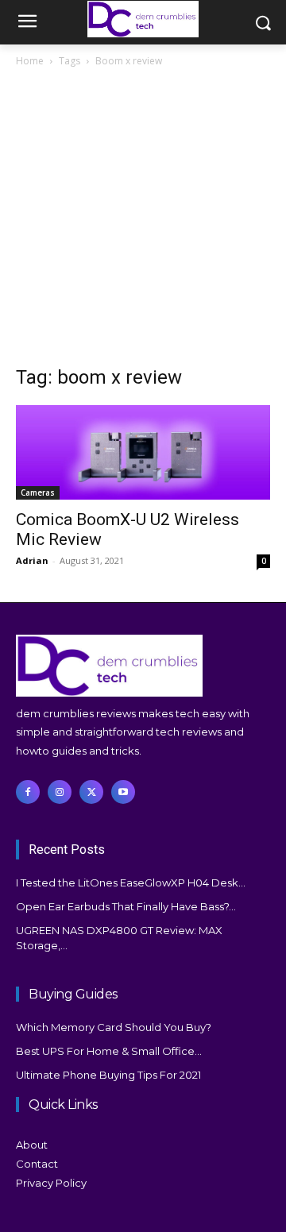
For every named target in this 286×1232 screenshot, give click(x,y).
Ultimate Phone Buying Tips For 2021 (108, 1074)
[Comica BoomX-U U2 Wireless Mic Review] (143, 452)
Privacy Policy (51, 1182)
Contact (37, 1163)
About (32, 1144)
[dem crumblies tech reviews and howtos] (143, 19)
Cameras (38, 492)
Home (30, 61)
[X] (91, 792)
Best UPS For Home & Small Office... (109, 1051)
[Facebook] (28, 792)
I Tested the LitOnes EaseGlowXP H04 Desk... (130, 882)
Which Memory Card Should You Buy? (113, 1027)
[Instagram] (60, 792)
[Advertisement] (143, 221)
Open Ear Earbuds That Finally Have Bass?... (126, 906)
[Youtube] (123, 792)
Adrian (32, 560)
